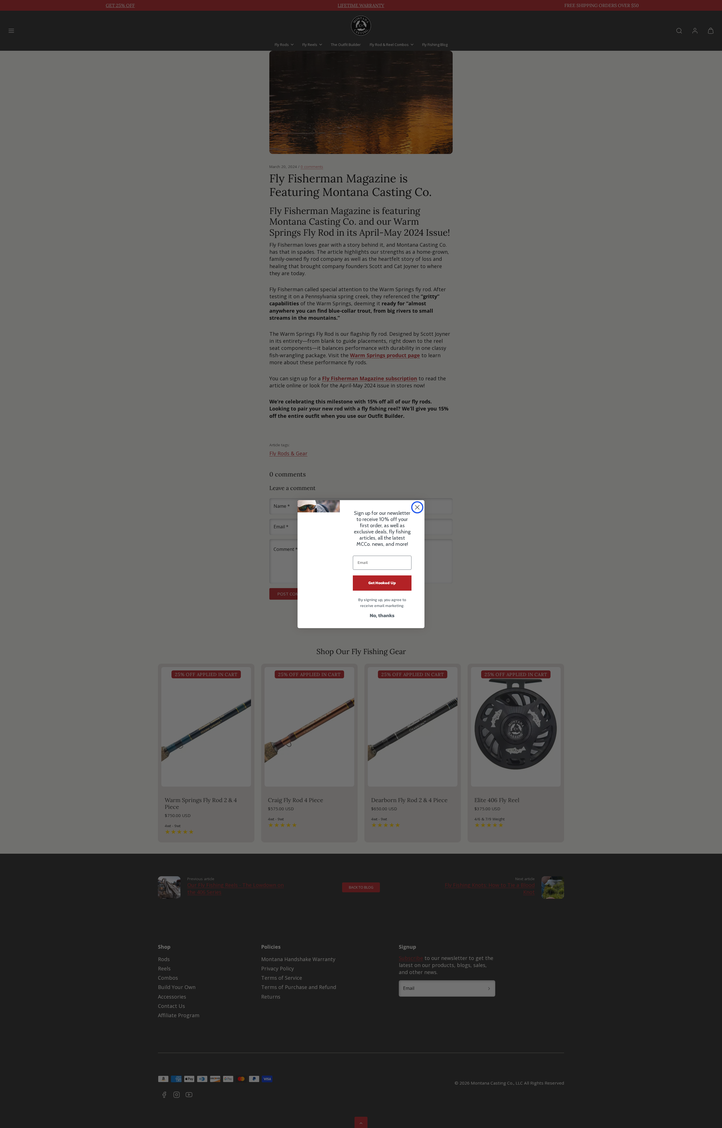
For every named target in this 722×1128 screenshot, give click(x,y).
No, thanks (382, 615)
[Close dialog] (417, 507)
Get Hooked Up (382, 583)
